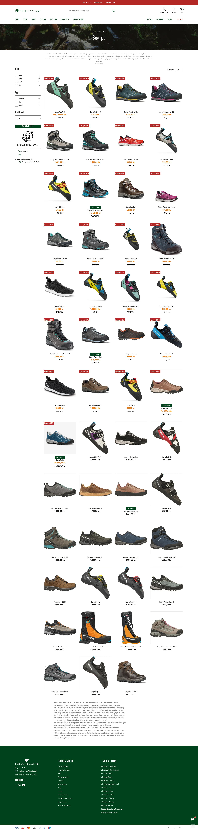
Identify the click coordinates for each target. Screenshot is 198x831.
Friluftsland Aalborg (107, 791)
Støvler (21, 105)
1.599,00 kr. (60, 605)
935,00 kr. (95, 360)
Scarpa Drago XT (95, 691)
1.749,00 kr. (95, 511)
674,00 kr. (166, 210)
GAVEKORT (159, 19)
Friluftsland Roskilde (107, 781)
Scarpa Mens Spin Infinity (131, 159)
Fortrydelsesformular (64, 798)
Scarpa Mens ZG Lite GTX (166, 258)
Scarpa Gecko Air (60, 405)
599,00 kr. (60, 408)
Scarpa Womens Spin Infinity (166, 207)
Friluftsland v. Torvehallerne (110, 770)
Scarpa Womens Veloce (166, 159)
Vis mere (100, 64)
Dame (17, 19)
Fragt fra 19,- (86, 2)
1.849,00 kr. (167, 560)
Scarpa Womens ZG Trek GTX (60, 557)
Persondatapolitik (63, 777)
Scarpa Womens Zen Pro (60, 258)
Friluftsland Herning (107, 802)
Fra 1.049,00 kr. (59, 115)
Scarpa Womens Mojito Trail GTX (60, 508)
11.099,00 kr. (131, 650)
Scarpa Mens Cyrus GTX (95, 405)
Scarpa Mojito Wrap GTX (131, 511)
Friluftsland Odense (107, 805)
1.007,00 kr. (131, 115)
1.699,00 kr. (60, 511)
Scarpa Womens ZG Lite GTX (95, 258)
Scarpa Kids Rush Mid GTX (95, 210)
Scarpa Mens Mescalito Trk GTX (60, 159)
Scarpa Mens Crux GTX (131, 112)
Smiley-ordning (63, 795)
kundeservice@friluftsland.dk (24, 159)
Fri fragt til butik (110, 2)
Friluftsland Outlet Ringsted (110, 784)
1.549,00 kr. (167, 460)
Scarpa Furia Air (166, 457)
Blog (59, 788)
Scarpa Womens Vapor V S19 (131, 306)
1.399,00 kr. (95, 605)
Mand (20, 82)
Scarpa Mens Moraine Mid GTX (60, 691)
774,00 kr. (60, 262)
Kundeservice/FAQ (64, 805)
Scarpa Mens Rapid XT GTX (95, 557)
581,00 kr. (131, 210)
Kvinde (20, 78)
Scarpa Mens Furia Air (95, 306)
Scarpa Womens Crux (95, 357)
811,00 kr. (95, 115)
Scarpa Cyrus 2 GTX (60, 602)
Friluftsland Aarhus (107, 788)
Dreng (20, 75)
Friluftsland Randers (107, 795)
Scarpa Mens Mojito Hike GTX (166, 557)
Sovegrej (53, 19)
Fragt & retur (62, 802)
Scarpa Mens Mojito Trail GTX (131, 557)
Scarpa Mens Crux (131, 354)
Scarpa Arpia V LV (60, 112)
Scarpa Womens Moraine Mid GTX (166, 647)
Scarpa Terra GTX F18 (131, 691)
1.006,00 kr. (95, 309)
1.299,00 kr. (131, 460)
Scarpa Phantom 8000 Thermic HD (131, 647)
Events (149, 19)
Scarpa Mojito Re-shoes (131, 457)
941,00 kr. (131, 408)
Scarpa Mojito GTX (166, 408)
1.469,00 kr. (60, 163)
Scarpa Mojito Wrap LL (95, 508)
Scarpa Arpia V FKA (95, 112)
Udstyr (43, 19)
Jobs (59, 773)
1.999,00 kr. (60, 560)
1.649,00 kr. (131, 515)
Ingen (178, 69)
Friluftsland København (108, 766)
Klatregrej (65, 19)
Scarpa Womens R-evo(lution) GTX (60, 354)
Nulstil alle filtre (28, 126)
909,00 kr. (131, 309)
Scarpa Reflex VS (167, 508)
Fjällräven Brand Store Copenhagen (112, 809)
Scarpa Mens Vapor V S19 (166, 306)
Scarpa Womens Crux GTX (166, 112)
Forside (93, 32)
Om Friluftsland (63, 766)
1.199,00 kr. (95, 262)
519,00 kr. (60, 210)
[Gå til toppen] (193, 826)
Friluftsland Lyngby (107, 777)
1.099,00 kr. (95, 460)
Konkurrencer (62, 784)
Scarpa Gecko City (60, 306)
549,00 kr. (60, 309)
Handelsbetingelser (64, 770)
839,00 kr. (131, 163)
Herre (25, 19)
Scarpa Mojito (60, 460)
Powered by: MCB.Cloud (175, 828)
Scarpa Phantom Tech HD (95, 647)
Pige (20, 85)
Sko (20, 102)
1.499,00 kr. (167, 605)
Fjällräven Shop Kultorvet (109, 812)
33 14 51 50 (22, 768)
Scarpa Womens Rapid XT (166, 602)
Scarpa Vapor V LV (131, 602)
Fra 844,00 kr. (60, 463)
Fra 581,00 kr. (95, 213)
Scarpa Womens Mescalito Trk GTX (95, 159)
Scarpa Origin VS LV (95, 457)
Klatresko (21, 98)
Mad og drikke (78, 19)
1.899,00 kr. (131, 695)
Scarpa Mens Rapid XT (59, 647)
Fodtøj (34, 19)
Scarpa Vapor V (95, 602)
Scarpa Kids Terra (131, 207)
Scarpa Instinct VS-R (166, 354)
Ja (19, 118)
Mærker (170, 19)
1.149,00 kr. (166, 357)
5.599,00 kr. (95, 650)
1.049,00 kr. (60, 357)
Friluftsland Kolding (107, 798)
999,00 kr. (166, 163)
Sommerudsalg (98, 2)
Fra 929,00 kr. (166, 411)
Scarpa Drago (131, 405)
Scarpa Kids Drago (60, 207)
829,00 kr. (166, 511)
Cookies (60, 781)
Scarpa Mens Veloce (131, 258)
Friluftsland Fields (106, 773)
